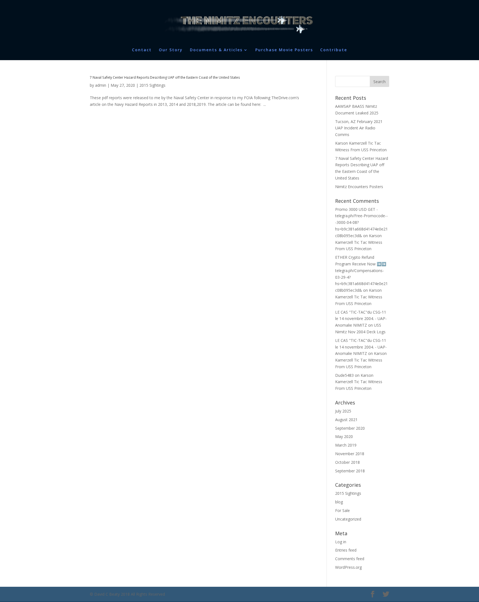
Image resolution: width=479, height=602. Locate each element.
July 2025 (343, 411)
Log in (340, 541)
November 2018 (349, 453)
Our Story (171, 50)
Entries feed (345, 550)
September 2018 (350, 470)
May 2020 (344, 436)
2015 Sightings (152, 85)
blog (339, 501)
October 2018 (347, 462)
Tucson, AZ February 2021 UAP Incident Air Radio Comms (359, 128)
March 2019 (345, 445)
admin (100, 85)
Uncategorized (348, 519)
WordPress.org (348, 567)
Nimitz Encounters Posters (359, 186)
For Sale (342, 510)
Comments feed (349, 558)
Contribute (333, 50)
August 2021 (346, 419)
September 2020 (350, 428)
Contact (142, 50)
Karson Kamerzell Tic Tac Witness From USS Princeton (358, 242)
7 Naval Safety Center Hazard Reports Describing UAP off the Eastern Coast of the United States (165, 77)
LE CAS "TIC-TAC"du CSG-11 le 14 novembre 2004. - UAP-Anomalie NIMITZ (361, 318)
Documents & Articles (216, 50)
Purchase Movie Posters (284, 50)
